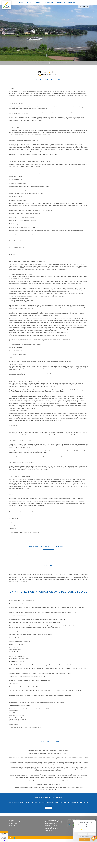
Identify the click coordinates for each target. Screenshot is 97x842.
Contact (13, 827)
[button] (24, 3)
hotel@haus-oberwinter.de (55, 827)
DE (80, 6)
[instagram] (69, 821)
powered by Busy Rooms (7, 838)
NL (87, 6)
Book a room (24, 63)
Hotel (21, 2)
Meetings (60, 2)
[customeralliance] (69, 825)
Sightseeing (71, 2)
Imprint (12, 820)
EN (84, 6)
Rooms (29, 2)
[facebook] (73, 821)
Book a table (35, 63)
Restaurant (49, 2)
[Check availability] (84, 839)
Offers (38, 2)
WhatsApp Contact (57, 63)
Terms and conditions (16, 822)
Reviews (44, 63)
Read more (48, 807)
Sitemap (13, 825)
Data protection (14, 823)
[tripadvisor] (73, 825)
